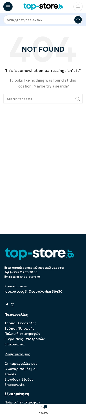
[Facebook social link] (6, 304)
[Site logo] (43, 6)
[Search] (78, 20)
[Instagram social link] (12, 304)
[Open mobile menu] (8, 6)
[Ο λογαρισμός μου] (78, 6)
